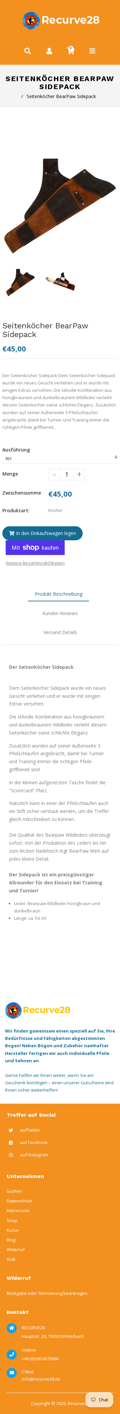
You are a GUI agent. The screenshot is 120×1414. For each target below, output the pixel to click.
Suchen (14, 1191)
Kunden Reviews (60, 613)
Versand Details (60, 632)
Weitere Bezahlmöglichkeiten (35, 563)
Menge (10, 474)
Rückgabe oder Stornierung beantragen (47, 1293)
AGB (11, 1259)
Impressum (18, 1210)
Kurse (13, 1230)
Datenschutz (19, 1201)
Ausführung (16, 450)
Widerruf (16, 1249)
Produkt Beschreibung (58, 594)
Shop (12, 1220)
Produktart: (16, 510)
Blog (11, 1240)
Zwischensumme (21, 493)
